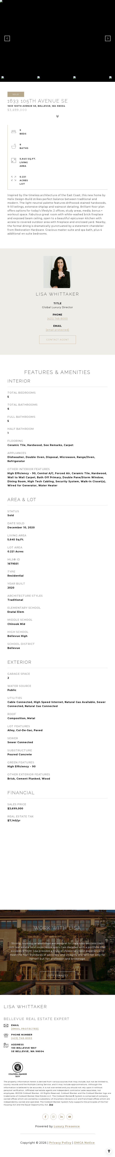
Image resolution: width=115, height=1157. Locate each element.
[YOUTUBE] (70, 1117)
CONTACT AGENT (57, 339)
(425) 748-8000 (57, 318)
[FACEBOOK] (45, 1117)
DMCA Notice (84, 1142)
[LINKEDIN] (62, 1117)
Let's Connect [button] (57, 975)
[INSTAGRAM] (53, 1117)
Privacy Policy (60, 1142)
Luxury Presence (67, 1126)
